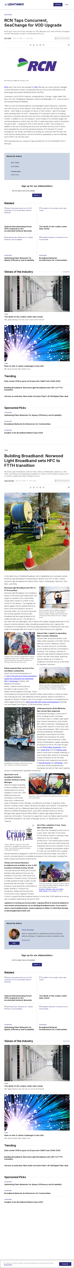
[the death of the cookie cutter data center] (37, 294)
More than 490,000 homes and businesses (42, 702)
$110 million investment (52, 747)
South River (45, 750)
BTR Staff (7, 38)
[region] (37, 1264)
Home (6, 314)
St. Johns (54, 891)
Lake (53, 889)
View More (66, 272)
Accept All (65, 1264)
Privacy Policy (8, 1264)
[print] (69, 45)
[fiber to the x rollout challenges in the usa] (37, 343)
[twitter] (37, 45)
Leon (57, 889)
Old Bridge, (58, 763)
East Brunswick (45, 763)
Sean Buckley (9, 481)
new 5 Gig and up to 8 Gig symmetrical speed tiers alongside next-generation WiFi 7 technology (20, 678)
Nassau (45, 891)
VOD (36, 87)
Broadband (8, 14)
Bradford (42, 889)
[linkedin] (34, 45)
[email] (43, 45)
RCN (6, 87)
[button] (5, 4)
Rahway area (61, 750)
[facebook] (30, 45)
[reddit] (40, 45)
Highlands (48, 889)
